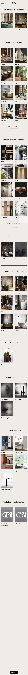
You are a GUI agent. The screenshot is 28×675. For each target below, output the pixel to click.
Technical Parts (23, 218)
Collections (14, 10)
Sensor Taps (23, 211)
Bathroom (23, 205)
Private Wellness (23, 207)
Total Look (23, 209)
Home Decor (23, 213)
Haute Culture (23, 203)
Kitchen (23, 217)
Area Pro (24, 3)
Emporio (23, 215)
